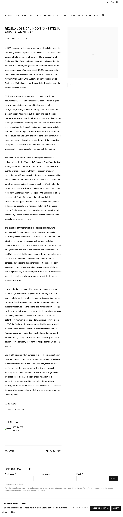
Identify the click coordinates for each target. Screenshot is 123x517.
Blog (59, 15)
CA (112, 2)
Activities (49, 15)
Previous (50, 451)
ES (117, 2)
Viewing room (84, 15)
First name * (10, 474)
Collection (69, 15)
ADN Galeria (20, 8)
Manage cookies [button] (80, 508)
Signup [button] (113, 479)
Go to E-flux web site (14, 410)
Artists (8, 15)
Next (59, 451)
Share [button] (72, 85)
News (39, 15)
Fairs (31, 15)
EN (108, 2)
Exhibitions (20, 15)
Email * (79, 474)
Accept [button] (116, 508)
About (97, 15)
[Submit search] (103, 15)
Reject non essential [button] (100, 508)
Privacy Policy (82, 488)
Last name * (46, 474)
